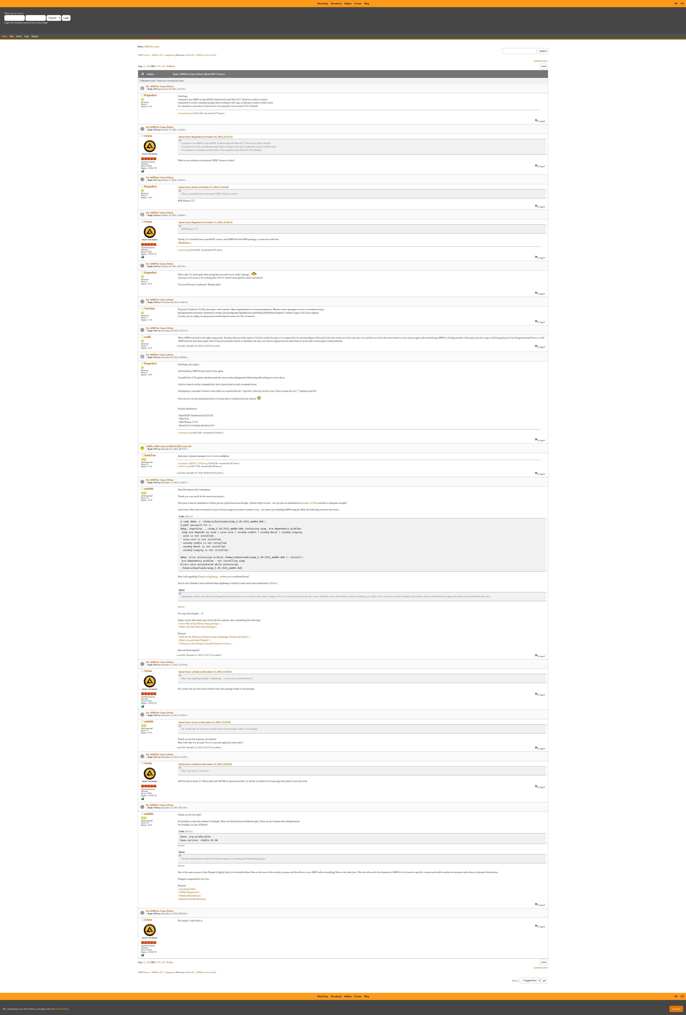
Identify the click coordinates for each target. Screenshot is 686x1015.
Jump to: (515, 981)
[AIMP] (142, 172)
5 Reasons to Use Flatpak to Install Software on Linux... (206, 643)
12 (159, 66)
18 (164, 66)
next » (545, 61)
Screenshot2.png (186, 113)
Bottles (209, 742)
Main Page (322, 3)
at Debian (272, 583)
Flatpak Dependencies (190, 895)
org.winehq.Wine (187, 889)
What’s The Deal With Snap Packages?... (198, 626)
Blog (366, 3)
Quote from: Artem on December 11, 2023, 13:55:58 (204, 722)
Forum (357, 3)
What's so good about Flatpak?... (194, 640)
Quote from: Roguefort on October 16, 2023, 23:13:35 (206, 136)
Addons (348, 3)
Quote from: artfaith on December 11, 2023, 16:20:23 (205, 764)
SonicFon (150, 455)
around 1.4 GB (309, 503)
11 (156, 66)
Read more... (185, 242)
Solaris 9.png (184, 466)
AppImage (213, 576)
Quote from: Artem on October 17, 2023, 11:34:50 (203, 187)
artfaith (148, 488)
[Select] (188, 516)
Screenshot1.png (186, 433)
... (147, 66)
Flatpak (201, 576)
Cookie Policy (62, 1008)
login (12, 13)
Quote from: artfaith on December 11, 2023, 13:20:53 (205, 671)
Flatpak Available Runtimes (192, 899)
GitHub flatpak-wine (189, 892)
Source (181, 606)
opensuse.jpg (184, 250)
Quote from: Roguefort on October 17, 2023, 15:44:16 (206, 222)
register (20, 13)
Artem (148, 135)
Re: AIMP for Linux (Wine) (159, 86)
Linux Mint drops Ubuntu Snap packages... (200, 623)
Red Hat (205, 879)
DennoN (189, 55)
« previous (537, 61)
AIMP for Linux (151, 46)
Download (336, 3)
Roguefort (150, 95)
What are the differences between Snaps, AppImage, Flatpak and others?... (214, 636)
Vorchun (149, 308)
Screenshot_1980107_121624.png (193, 463)
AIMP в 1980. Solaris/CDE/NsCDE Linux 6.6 (168, 446)
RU (676, 3)
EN (682, 3)
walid (147, 336)
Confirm (676, 1009)
